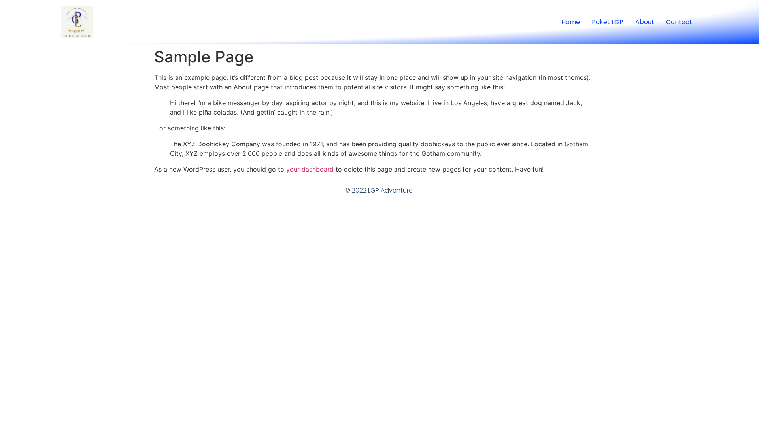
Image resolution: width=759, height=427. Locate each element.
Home (570, 21)
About (644, 21)
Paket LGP (607, 21)
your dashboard (310, 169)
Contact (679, 21)
